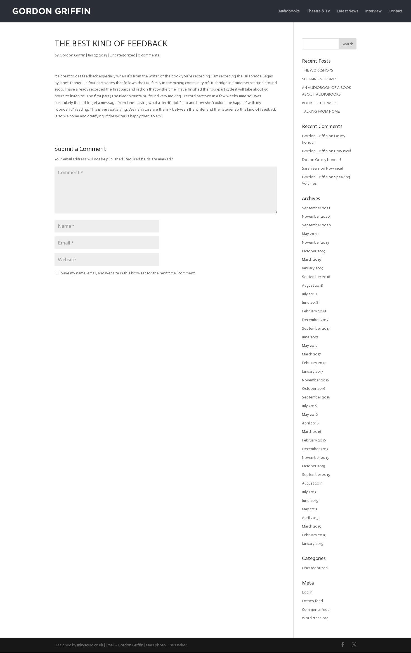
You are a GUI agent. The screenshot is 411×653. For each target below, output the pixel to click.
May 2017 (309, 345)
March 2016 (311, 431)
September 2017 (316, 328)
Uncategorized (122, 55)
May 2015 (310, 509)
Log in (307, 592)
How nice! (342, 151)
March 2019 (311, 259)
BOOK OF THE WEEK (319, 103)
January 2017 (312, 371)
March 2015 (311, 526)
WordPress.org (315, 618)
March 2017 (311, 354)
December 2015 (315, 449)
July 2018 (309, 294)
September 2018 (316, 276)
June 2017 (310, 337)
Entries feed (312, 601)
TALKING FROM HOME (321, 111)
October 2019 (313, 251)
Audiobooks (289, 11)
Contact (395, 11)
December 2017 (315, 319)
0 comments (148, 55)
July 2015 (309, 492)
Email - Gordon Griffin (124, 645)
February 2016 (314, 440)
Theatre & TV (318, 11)
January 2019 (312, 268)
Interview (373, 11)
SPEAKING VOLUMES (319, 79)
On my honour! (328, 159)
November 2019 (315, 242)
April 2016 (310, 423)
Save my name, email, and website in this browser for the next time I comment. (128, 273)
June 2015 (310, 500)
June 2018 (310, 302)
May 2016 (310, 414)
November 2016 (315, 380)
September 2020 (316, 225)
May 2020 (310, 233)
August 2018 (312, 285)
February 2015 (314, 535)
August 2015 (312, 483)
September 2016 (316, 397)
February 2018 (314, 311)
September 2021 (316, 208)
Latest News (347, 11)
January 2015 (312, 543)
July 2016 (309, 405)
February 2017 (313, 362)
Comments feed (316, 609)
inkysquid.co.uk (90, 645)
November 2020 (316, 216)
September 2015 (316, 474)
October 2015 (313, 466)
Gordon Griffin (72, 55)
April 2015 (310, 517)
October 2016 (313, 388)
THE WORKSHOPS (317, 70)
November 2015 (315, 457)
